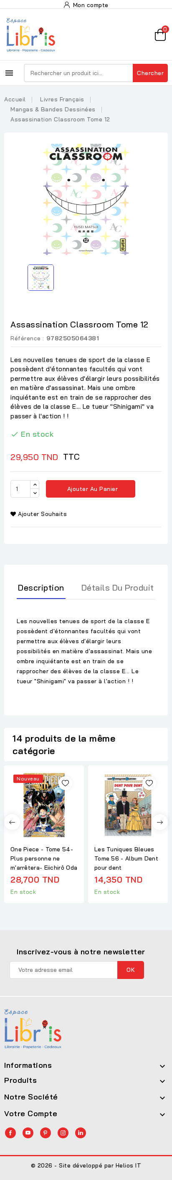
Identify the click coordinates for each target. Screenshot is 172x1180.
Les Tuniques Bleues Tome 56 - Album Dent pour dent (126, 858)
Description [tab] (41, 587)
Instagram (63, 1132)
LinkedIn (80, 1132)
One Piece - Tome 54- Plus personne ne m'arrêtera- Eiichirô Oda (43, 858)
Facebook (10, 1132)
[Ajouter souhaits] (65, 783)
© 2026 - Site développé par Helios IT (86, 1165)
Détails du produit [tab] (117, 587)
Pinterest (45, 1132)
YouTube (28, 1132)
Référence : (27, 338)
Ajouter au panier (91, 489)
